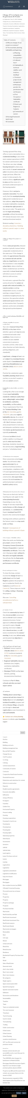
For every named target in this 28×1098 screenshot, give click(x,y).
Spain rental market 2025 (10, 984)
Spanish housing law (14, 30)
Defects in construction (9, 783)
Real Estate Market (8, 926)
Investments (6, 841)
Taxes (4, 32)
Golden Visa (6, 806)
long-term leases (8, 876)
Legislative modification (10, 873)
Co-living (5, 760)
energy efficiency (8, 798)
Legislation (6, 868)
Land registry (7, 853)
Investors (5, 844)
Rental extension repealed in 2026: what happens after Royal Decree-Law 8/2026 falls (14, 1080)
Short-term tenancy (8, 975)
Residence (6, 952)
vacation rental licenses (9, 1039)
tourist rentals (7, 1019)
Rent (4, 935)
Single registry (7, 981)
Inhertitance (6, 838)
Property (5, 900)
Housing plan (6, 830)
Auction (5, 739)
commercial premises (16, 21)
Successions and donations (10, 995)
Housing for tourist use (9, 821)
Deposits (5, 786)
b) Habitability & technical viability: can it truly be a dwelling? (18, 70)
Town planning (9, 32)
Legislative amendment (8, 28)
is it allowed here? (16, 61)
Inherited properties (9, 836)
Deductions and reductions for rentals (14, 780)
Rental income (7, 949)
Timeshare (6, 1013)
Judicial (5, 847)
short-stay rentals (8, 969)
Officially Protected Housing (11, 888)
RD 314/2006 (11, 412)
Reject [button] (24, 1093)
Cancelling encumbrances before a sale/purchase (10, 600)
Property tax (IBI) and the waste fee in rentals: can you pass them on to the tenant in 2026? (14, 1073)
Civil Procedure (7, 757)
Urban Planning (7, 1036)
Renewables (6, 932)
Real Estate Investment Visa (11, 920)
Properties (6, 897)
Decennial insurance (8, 777)
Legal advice (21, 26)
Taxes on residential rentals (11, 1007)
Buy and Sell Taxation (9, 751)
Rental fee (6, 946)
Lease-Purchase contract (10, 856)
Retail (4, 960)
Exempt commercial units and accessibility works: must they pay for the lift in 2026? (14, 1053)
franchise (5, 803)
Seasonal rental (7, 966)
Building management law (10, 748)
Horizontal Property (9, 809)
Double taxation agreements (11, 789)
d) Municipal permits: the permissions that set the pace (18, 88)
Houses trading (7, 812)
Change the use (7, 21)
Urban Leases (7, 1030)
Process (5, 894)
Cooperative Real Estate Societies (13, 774)
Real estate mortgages (9, 929)
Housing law (15, 26)
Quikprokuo (7, 19)
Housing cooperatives (9, 818)
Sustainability (7, 998)
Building (20, 19)
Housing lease (7, 827)
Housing (10, 26)
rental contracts (7, 943)
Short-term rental (8, 972)
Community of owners (8, 23)
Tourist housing (7, 1016)
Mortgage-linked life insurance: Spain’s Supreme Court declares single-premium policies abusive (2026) (14, 1066)
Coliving (5, 763)
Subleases (6, 992)
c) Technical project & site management (17, 79)
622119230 (16, 1)
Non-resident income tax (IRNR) (12, 885)
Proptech (5, 906)
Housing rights (7, 833)
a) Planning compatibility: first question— (18, 55)
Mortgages (6, 882)
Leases (5, 859)
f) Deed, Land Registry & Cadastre (17, 106)
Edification (16, 23)
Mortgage (6, 879)
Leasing (5, 862)
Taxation (22, 30)
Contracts (6, 771)
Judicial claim (6, 850)
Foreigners (6, 800)
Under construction (8, 1027)
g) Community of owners (18, 113)
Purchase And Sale (8, 908)
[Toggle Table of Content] (22, 40)
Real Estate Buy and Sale (10, 914)
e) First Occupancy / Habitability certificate (17, 98)
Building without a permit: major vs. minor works (13, 228)
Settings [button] (18, 1093)
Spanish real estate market (10, 989)
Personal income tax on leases (11, 891)
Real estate (6, 911)
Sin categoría (6, 978)
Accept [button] (14, 1095)
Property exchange (8, 903)
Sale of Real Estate (8, 963)
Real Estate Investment (9, 917)
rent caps (5, 938)
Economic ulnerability (9, 792)
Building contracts (8, 745)
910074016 (11, 1)
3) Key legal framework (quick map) (13, 118)
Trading (5, 1024)
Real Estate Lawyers (9, 923)
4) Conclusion (10, 121)
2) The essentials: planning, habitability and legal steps (14, 49)
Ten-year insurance (8, 1010)
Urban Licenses (17, 32)
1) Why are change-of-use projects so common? (14, 44)
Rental (5, 941)
